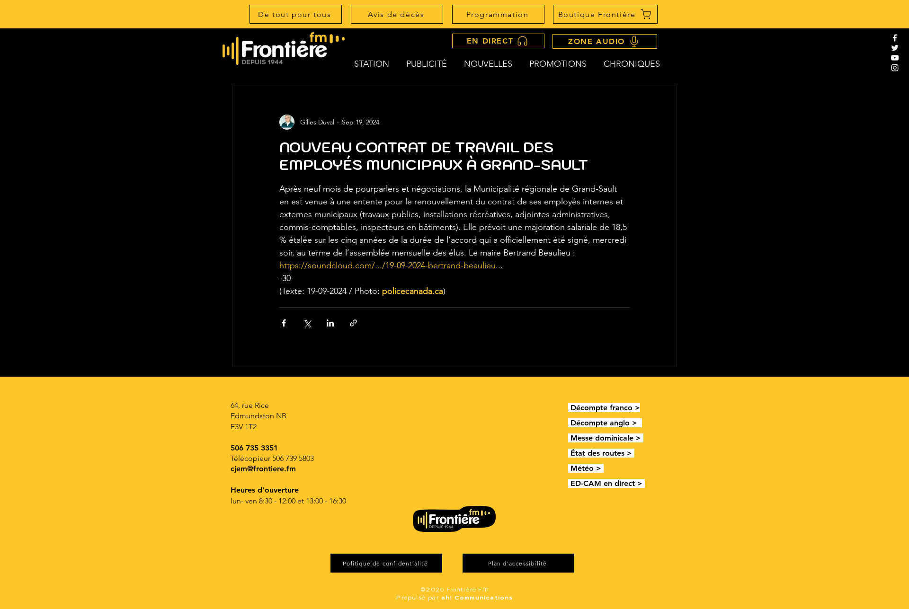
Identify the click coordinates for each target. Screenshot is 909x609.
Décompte (590, 407)
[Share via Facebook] (283, 322)
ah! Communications (477, 597)
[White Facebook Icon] (895, 38)
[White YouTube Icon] (895, 57)
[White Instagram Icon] (895, 67)
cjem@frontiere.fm (263, 468)
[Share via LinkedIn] (330, 322)
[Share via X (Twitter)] (307, 322)
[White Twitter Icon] (895, 48)
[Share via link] (353, 322)
